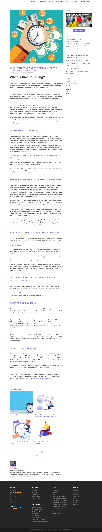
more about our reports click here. (42, 378)
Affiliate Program (36, 507)
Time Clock (23, 72)
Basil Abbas (31, 72)
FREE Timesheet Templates (73, 39)
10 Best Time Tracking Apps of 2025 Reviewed (78, 60)
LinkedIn (75, 492)
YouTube (75, 500)
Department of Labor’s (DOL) (36, 147)
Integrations (55, 490)
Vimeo (75, 502)
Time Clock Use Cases (38, 519)
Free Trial (79, 30)
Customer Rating (70, 81)
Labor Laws (35, 517)
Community (76, 496)
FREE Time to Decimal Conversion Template (78, 43)
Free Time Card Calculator (59, 498)
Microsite (75, 504)
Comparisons (61, 496)
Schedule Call (36, 490)
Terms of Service (36, 498)
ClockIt (12, 286)
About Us (75, 490)
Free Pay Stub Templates (59, 504)
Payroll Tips (35, 515)
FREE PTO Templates (72, 41)
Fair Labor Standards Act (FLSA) (37, 107)
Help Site (34, 492)
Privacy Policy (36, 496)
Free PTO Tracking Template (60, 502)
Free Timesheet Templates (59, 500)
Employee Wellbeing (38, 509)
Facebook (76, 494)
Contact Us (35, 494)
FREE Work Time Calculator (73, 47)
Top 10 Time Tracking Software (40, 521)
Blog (53, 494)
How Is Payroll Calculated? (73, 68)
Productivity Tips (37, 511)
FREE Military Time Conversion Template (77, 45)
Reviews (12, 490)
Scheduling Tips (36, 513)
